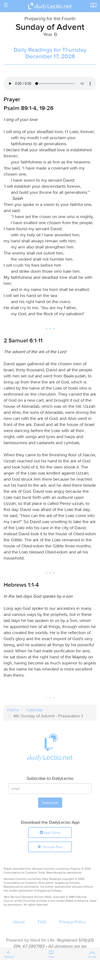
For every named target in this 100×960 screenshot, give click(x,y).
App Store (51, 832)
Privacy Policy (72, 922)
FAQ (42, 922)
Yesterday (9, 956)
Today (51, 956)
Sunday (92, 956)
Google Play (52, 846)
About (19, 922)
